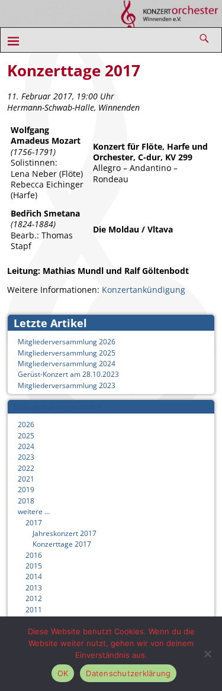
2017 (33, 523)
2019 (26, 490)
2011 (33, 610)
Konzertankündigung (143, 289)
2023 (26, 457)
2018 (26, 501)
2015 (33, 566)
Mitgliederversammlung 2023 (66, 385)
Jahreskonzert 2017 (64, 533)
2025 (26, 436)
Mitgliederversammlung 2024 (66, 364)
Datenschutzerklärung (128, 673)
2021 (26, 479)
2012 (33, 598)
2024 (26, 446)
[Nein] (207, 654)
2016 (33, 555)
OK (63, 673)
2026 (26, 424)
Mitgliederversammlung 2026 (66, 342)
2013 (33, 588)
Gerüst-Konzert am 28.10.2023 (68, 374)
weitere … (34, 511)
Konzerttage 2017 (62, 544)
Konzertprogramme (57, 406)
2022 (26, 468)
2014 (33, 576)
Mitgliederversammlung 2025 (66, 353)
